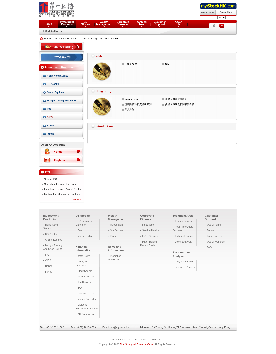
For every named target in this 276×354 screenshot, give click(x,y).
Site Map (156, 339)
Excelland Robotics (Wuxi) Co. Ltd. (63, 189)
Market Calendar (87, 299)
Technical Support (184, 236)
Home (48, 23)
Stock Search (85, 270)
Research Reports (185, 267)
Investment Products (66, 38)
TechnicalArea (141, 23)
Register (59, 160)
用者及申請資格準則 (176, 99)
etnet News (84, 256)
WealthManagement (104, 23)
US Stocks (53, 84)
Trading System (183, 221)
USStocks (85, 23)
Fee (80, 230)
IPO (49, 109)
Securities (226, 12)
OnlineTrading (63, 47)
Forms (58, 151)
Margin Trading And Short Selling (61, 101)
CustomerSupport (160, 23)
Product (114, 236)
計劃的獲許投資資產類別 (138, 104)
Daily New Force (184, 261)
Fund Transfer (214, 236)
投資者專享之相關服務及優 (179, 104)
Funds (50, 133)
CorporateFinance (123, 23)
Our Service (116, 230)
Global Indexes (86, 276)
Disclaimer (141, 339)
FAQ (209, 247)
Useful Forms (214, 224)
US (167, 64)
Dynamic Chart (86, 293)
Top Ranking (85, 282)
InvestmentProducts (67, 23)
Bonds (50, 125)
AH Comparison (86, 314)
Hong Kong (97, 38)
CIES (84, 38)
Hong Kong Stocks (57, 75)
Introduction (131, 99)
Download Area (183, 241)
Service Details (150, 230)
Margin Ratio (85, 236)
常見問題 (130, 109)
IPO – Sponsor (150, 236)
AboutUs (178, 23)
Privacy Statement (121, 339)
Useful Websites (216, 241)
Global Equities (55, 92)
